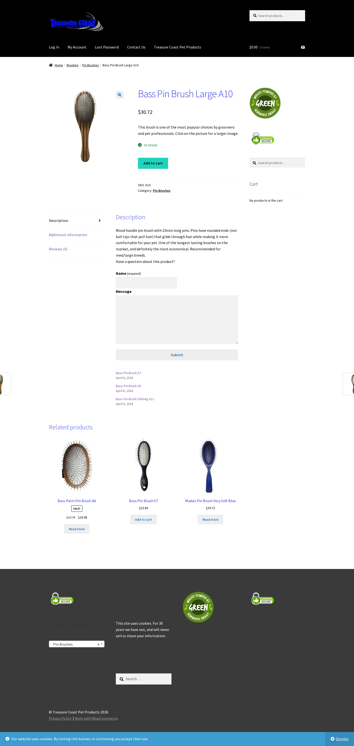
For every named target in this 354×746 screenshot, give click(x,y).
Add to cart (153, 163)
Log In (54, 47)
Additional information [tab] (68, 234)
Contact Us (136, 47)
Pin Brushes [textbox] (75, 644)
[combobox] (77, 644)
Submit (177, 354)
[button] (120, 95)
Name (128, 273)
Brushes (73, 65)
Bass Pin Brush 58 (128, 386)
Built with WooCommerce (96, 718)
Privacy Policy (60, 718)
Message (123, 291)
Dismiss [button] (342, 738)
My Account (77, 47)
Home (59, 65)
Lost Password (107, 47)
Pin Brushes (90, 65)
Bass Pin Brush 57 (128, 373)
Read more (77, 529)
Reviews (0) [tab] (58, 248)
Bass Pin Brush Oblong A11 (135, 399)
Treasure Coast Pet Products (177, 47)
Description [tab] (58, 220)
